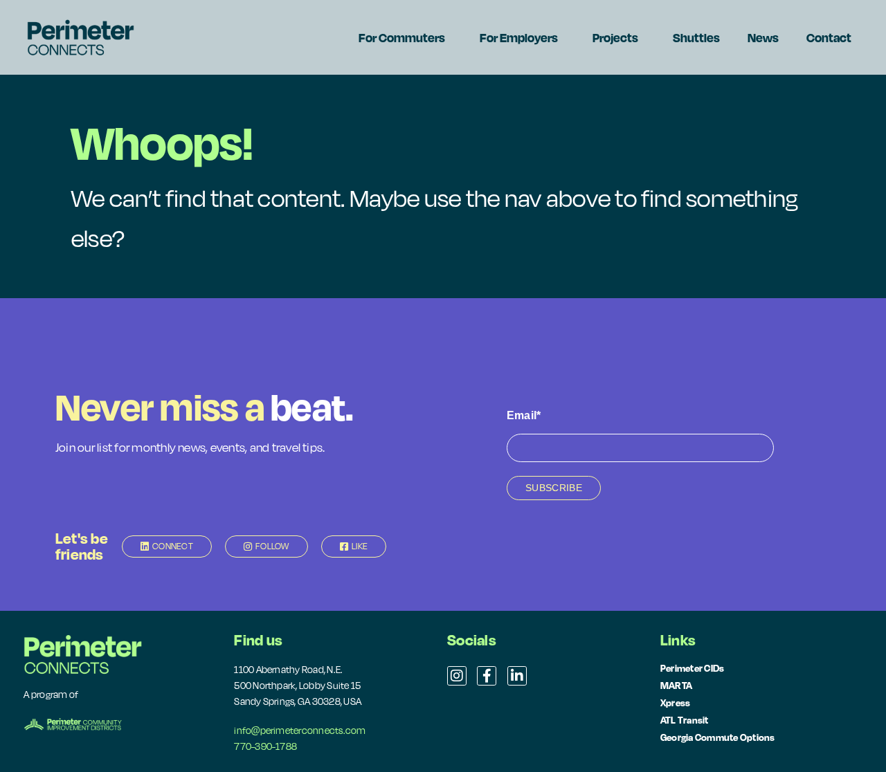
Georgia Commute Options (717, 737)
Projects (615, 37)
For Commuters (402, 37)
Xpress (675, 702)
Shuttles (696, 37)
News (763, 37)
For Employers (519, 37)
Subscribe (553, 487)
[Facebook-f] (486, 676)
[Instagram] (457, 676)
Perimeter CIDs (692, 668)
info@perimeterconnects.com (299, 730)
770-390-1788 (265, 746)
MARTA (676, 685)
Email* (524, 415)
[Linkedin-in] (517, 676)
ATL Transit (684, 720)
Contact (828, 37)
